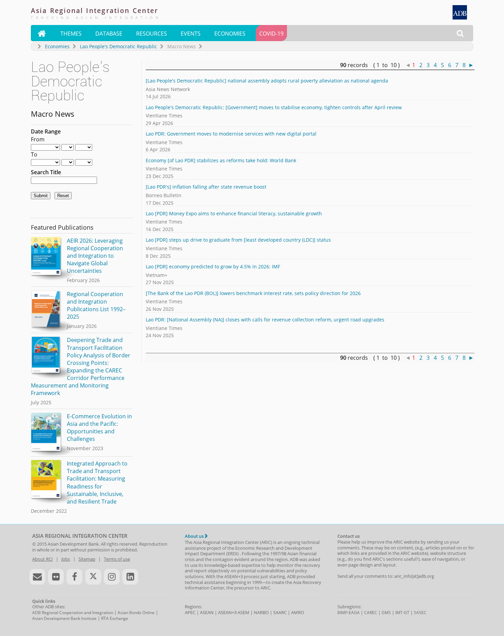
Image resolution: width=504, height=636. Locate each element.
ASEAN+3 (227, 612)
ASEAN (207, 612)
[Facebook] (74, 577)
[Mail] (37, 577)
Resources (151, 33)
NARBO (261, 612)
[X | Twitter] (93, 577)
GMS (386, 612)
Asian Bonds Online (136, 612)
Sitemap (87, 559)
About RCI (42, 559)
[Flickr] (56, 577)
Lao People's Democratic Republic (118, 46)
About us (195, 536)
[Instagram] (112, 577)
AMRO (297, 612)
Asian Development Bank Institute (64, 618)
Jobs (65, 559)
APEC (190, 612)
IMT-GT (402, 612)
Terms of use (117, 559)
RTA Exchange (114, 618)
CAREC (370, 612)
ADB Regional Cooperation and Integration (72, 612)
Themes (71, 33)
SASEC (420, 612)
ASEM (243, 612)
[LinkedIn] (130, 577)
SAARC (280, 612)
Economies (229, 33)
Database (108, 33)
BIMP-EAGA (348, 612)
